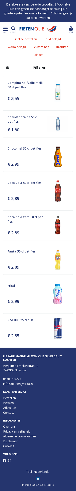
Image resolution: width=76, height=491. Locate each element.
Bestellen (9, 398)
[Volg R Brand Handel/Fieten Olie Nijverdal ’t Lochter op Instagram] (9, 460)
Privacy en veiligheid (16, 431)
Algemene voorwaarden (19, 436)
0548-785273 (12, 379)
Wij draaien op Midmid (39, 485)
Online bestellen (26, 39)
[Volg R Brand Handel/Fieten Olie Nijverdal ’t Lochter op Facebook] (4, 460)
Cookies (8, 446)
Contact (8, 413)
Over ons (9, 426)
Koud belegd (52, 39)
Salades (38, 55)
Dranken (62, 47)
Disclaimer (10, 441)
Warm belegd (17, 47)
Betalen (8, 403)
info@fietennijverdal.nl (18, 384)
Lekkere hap (41, 47)
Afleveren (9, 408)
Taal (29, 472)
